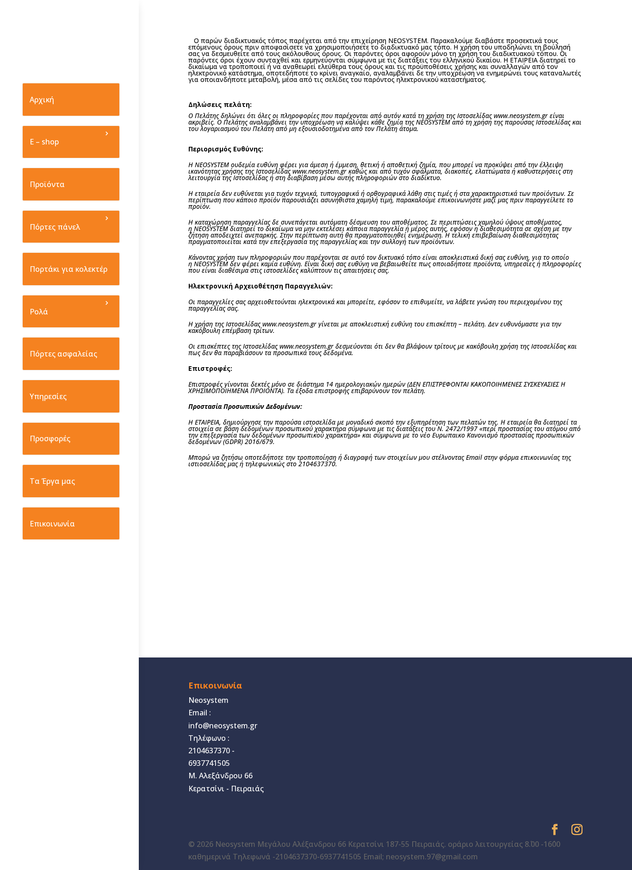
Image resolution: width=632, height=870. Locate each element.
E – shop (44, 142)
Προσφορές (50, 438)
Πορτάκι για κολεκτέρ (68, 269)
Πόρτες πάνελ (55, 227)
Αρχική (42, 99)
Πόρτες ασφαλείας (63, 354)
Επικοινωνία (52, 524)
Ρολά (39, 312)
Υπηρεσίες (48, 396)
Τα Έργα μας (52, 481)
